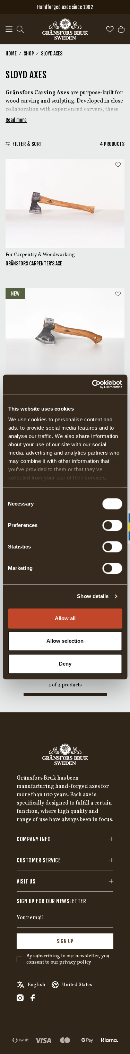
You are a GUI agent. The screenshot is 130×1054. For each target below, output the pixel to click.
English (36, 985)
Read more (16, 120)
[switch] (112, 525)
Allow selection (65, 641)
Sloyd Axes (51, 53)
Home (11, 53)
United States (77, 985)
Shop (29, 53)
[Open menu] (9, 29)
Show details (93, 596)
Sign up (65, 941)
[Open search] (20, 29)
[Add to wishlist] (117, 165)
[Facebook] (32, 997)
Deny (65, 664)
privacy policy (75, 962)
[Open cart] (121, 29)
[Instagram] (20, 997)
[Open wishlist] (109, 29)
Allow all (65, 618)
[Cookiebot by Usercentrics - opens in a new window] (92, 384)
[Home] (65, 29)
